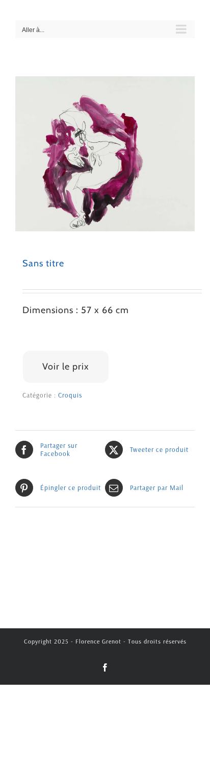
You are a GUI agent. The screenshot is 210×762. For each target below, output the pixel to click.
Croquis (70, 395)
